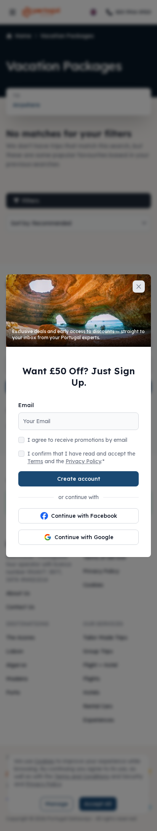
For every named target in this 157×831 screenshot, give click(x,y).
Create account (78, 478)
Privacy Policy (83, 461)
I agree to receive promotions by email (77, 439)
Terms (35, 461)
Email (26, 405)
